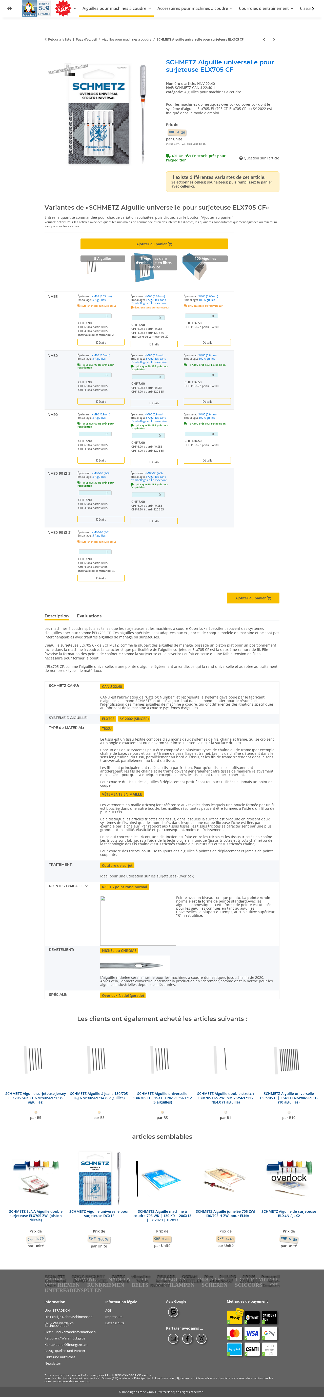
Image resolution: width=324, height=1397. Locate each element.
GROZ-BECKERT (88, 1276)
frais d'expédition (128, 1375)
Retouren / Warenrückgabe (65, 1338)
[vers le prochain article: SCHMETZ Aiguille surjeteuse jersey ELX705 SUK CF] (274, 39)
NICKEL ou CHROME (119, 950)
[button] (310, 8)
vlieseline (140, 1276)
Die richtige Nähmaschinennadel (69, 1317)
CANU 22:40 (112, 686)
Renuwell (270, 1276)
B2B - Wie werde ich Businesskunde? (59, 1324)
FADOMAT (160, 1285)
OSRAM (189, 1276)
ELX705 (108, 718)
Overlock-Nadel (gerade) (123, 995)
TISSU (107, 728)
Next (307, 1078)
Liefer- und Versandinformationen (70, 1332)
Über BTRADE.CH (57, 1310)
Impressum (114, 1317)
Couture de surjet (117, 865)
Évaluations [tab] (89, 616)
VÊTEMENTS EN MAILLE (122, 794)
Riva (208, 1276)
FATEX (118, 1276)
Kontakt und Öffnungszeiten (66, 1344)
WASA (142, 1280)
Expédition (199, 143)
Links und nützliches (60, 1357)
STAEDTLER (189, 1280)
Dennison (270, 1285)
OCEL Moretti (112, 1280)
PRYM (248, 1276)
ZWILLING (250, 1280)
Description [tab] (57, 616)
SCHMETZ (55, 1276)
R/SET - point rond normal (124, 887)
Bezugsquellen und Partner (65, 1351)
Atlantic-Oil (220, 1280)
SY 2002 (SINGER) (134, 718)
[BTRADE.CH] (9, 8)
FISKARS (166, 1276)
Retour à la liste (59, 40)
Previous (16, 1078)
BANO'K (80, 1280)
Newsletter (53, 1363)
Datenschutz (114, 1323)
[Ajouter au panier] (49, 56)
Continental (55, 1280)
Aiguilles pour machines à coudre (212, 91)
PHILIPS (227, 1276)
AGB (108, 1310)
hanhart (163, 1280)
